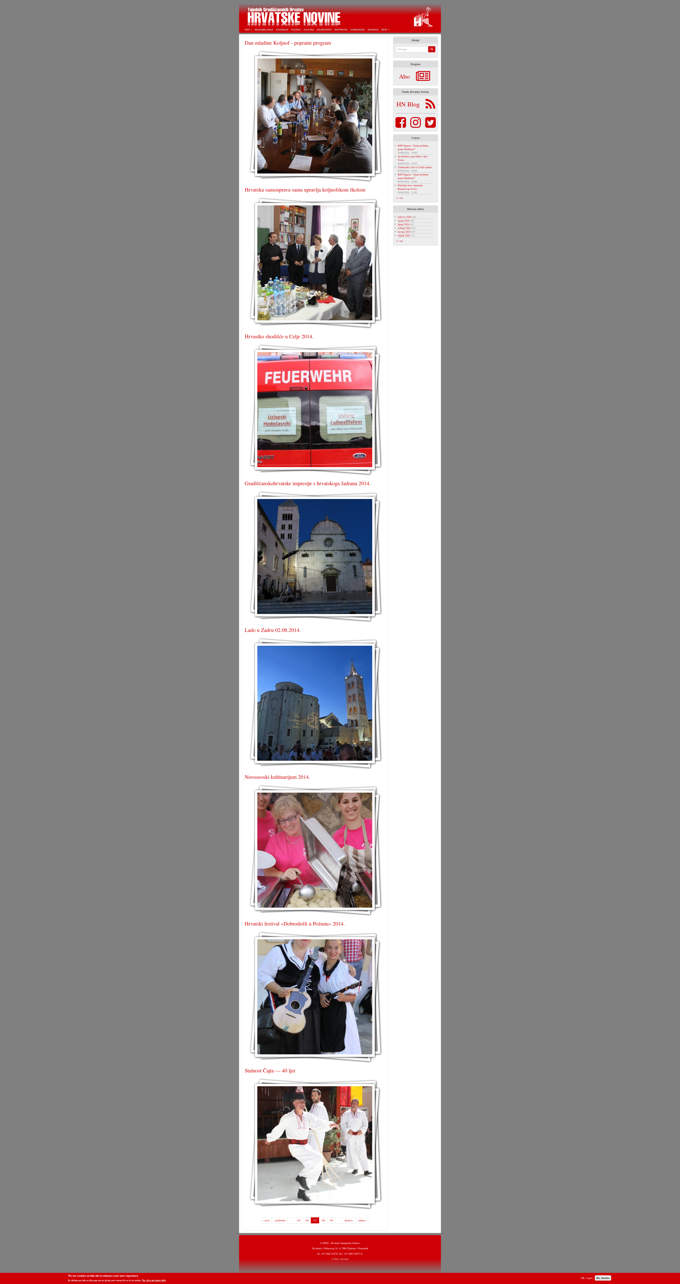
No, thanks (603, 1278)
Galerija (373, 29)
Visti (247, 29)
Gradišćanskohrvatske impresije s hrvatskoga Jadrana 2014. (308, 483)
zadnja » (362, 1220)
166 (307, 1220)
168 (323, 1220)
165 (299, 1220)
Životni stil (341, 29)
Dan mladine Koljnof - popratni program (288, 42)
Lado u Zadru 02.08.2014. (273, 629)
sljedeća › (349, 1220)
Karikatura (357, 29)
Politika (296, 29)
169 (331, 1220)
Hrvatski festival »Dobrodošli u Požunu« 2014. (295, 923)
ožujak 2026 (404, 235)
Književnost (324, 29)
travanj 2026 (404, 231)
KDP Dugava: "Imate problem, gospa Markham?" (413, 147)
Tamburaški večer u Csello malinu (415, 167)
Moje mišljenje (264, 29)
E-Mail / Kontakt (340, 1259)
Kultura (309, 29)
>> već (399, 198)
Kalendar (282, 29)
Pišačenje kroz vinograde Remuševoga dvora (410, 187)
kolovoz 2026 (404, 216)
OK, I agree (587, 1278)
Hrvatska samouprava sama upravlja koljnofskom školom (305, 189)
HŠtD (384, 29)
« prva (266, 1220)
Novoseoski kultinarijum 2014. (277, 776)
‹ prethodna (279, 1220)
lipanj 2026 (403, 224)
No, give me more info (154, 1280)
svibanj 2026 (404, 228)
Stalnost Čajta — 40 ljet (270, 1070)
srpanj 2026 (403, 220)
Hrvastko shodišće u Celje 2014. (279, 336)
